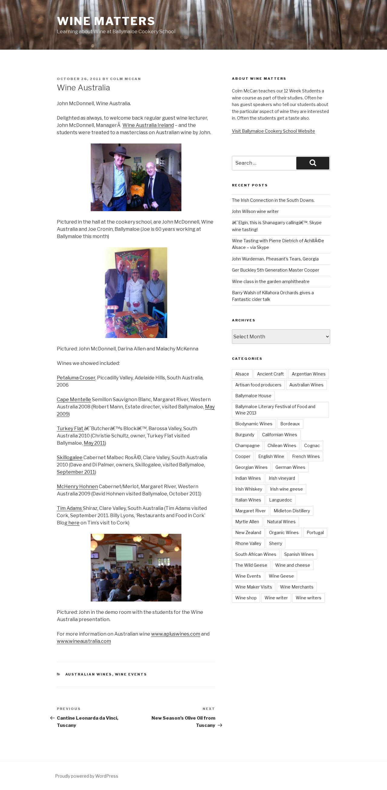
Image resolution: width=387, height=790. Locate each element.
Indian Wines (248, 478)
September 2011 (76, 472)
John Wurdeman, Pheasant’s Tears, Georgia (275, 258)
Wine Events (131, 674)
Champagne (247, 445)
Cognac (312, 445)
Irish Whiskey (248, 489)
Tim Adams (70, 508)
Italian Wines (248, 499)
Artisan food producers (258, 384)
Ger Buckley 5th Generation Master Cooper (275, 269)
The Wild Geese (251, 565)
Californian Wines (279, 434)
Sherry (275, 543)
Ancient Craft (270, 373)
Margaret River (250, 510)
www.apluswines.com (175, 634)
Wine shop (246, 597)
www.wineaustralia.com (84, 641)
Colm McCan (125, 79)
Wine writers (308, 597)
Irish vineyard (282, 478)
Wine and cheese (292, 565)
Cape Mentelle (74, 399)
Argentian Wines (309, 373)
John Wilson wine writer (255, 211)
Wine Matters (106, 21)
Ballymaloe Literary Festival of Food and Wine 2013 (275, 409)
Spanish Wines (299, 554)
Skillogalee (70, 457)
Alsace (242, 373)
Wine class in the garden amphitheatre (271, 281)
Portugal (315, 532)
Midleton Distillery (292, 510)
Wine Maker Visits (253, 586)
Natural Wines (281, 521)
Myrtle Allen (247, 521)
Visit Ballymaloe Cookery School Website (273, 131)
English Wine (271, 456)
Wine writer (276, 597)
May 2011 (94, 443)
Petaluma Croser (76, 378)
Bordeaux (290, 423)
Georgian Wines (251, 467)
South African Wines (255, 554)
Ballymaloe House (253, 395)
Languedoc (280, 499)
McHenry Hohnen (77, 486)
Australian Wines (88, 674)
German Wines (290, 467)
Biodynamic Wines (253, 423)
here (73, 523)
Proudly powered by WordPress (86, 776)
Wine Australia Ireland (148, 125)
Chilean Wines (282, 445)
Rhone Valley (248, 543)
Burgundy (244, 434)
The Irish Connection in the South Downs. (273, 200)
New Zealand (248, 532)
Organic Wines (284, 532)
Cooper (242, 456)
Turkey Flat (70, 428)
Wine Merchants (297, 586)
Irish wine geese (286, 489)
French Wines (306, 456)
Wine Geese (281, 576)
